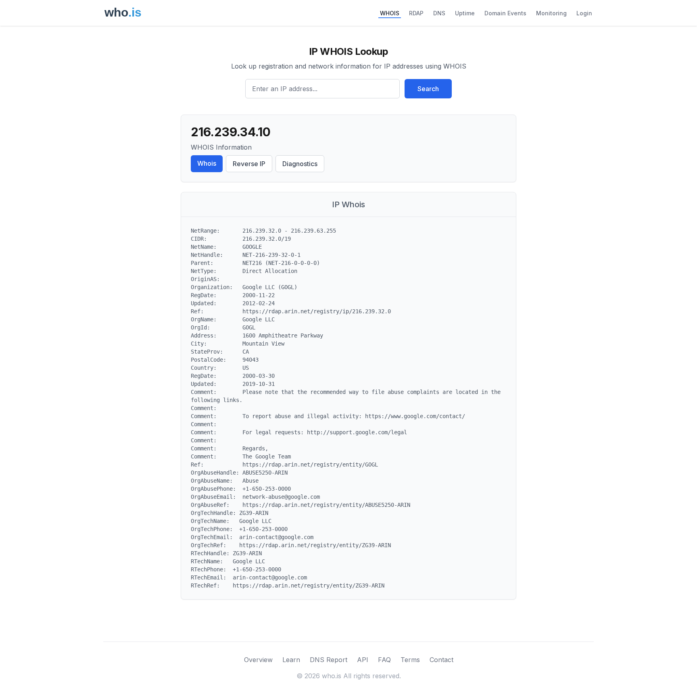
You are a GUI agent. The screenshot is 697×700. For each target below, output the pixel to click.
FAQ (384, 660)
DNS (439, 13)
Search (428, 89)
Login (584, 13)
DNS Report (328, 660)
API (362, 660)
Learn (291, 660)
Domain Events (505, 13)
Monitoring (551, 13)
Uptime (465, 13)
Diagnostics (299, 164)
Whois (206, 163)
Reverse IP (249, 164)
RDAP (416, 13)
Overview (258, 660)
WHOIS (389, 13)
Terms (410, 660)
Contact (441, 660)
